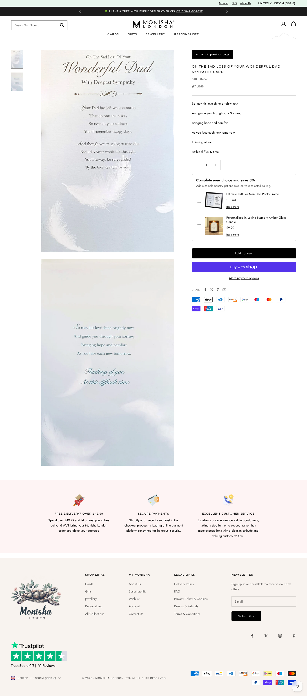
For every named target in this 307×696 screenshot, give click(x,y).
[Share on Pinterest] (218, 289)
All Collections (94, 614)
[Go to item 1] (17, 59)
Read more (232, 207)
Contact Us (136, 614)
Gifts (132, 34)
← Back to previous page (212, 54)
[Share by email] (224, 289)
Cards (113, 34)
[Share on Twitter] (212, 289)
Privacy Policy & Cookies (191, 599)
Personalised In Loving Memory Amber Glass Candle (256, 219)
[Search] (62, 25)
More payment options (244, 277)
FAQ (234, 3)
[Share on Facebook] (205, 289)
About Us (245, 3)
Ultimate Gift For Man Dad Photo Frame (252, 194)
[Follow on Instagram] (280, 636)
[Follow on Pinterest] (294, 636)
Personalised (186, 34)
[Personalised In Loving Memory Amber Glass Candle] (214, 226)
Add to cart (244, 253)
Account (223, 3)
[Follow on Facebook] (252, 636)
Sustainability (137, 591)
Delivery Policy (184, 584)
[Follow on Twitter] (266, 636)
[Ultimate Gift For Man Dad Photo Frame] (214, 200)
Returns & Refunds (186, 606)
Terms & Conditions (187, 614)
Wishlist (134, 599)
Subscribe (246, 616)
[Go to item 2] (17, 81)
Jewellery (155, 34)
